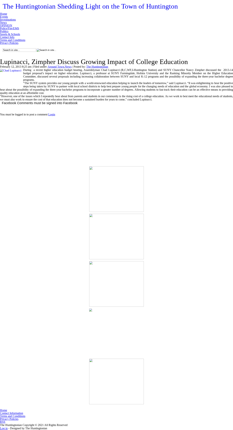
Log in (4, 428)
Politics (4, 31)
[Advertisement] (116, 139)
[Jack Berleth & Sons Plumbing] (116, 331)
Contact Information (11, 413)
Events (4, 16)
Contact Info (7, 37)
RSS (2, 421)
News (3, 22)
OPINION (6, 25)
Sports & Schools (10, 34)
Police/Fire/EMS (9, 28)
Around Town (56, 66)
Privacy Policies (9, 43)
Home (3, 13)
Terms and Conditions (12, 40)
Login (51, 114)
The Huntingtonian (90, 6)
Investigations (8, 19)
